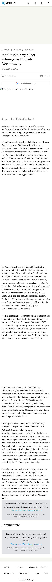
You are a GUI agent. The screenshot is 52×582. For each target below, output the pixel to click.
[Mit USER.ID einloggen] (41, 3)
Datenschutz (9, 573)
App (37, 573)
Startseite (6, 49)
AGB (46, 573)
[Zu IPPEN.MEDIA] (35, 3)
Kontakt (7, 567)
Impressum (19, 567)
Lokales (17, 49)
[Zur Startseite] (9, 3)
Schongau (29, 49)
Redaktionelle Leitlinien (38, 567)
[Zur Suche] (28, 3)
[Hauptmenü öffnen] (48, 3)
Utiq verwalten (24, 573)
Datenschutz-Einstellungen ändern (26, 510)
